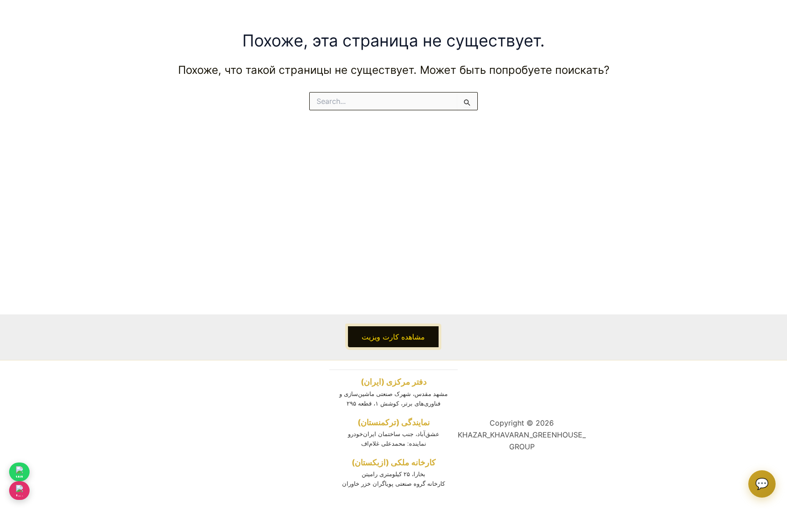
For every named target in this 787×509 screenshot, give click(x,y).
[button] (393, 337)
